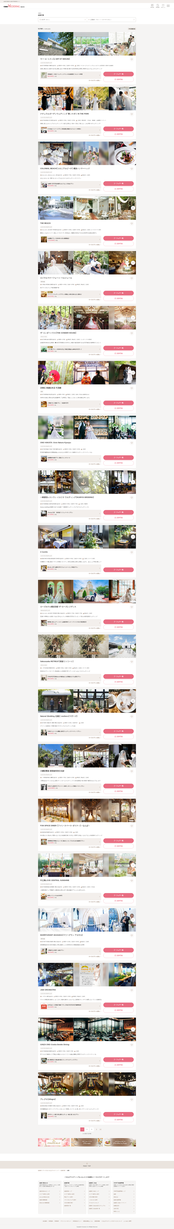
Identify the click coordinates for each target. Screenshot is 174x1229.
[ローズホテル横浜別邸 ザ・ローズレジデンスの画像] (87, 591)
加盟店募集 (97, 1221)
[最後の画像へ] (133, 44)
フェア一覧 (119, 74)
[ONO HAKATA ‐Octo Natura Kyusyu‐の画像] (87, 427)
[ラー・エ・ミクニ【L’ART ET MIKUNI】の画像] (87, 44)
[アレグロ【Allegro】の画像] (87, 1084)
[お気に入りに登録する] (132, 59)
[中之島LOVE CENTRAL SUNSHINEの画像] (87, 865)
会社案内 (45, 1221)
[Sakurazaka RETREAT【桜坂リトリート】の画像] (87, 646)
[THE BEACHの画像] (87, 208)
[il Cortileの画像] (87, 537)
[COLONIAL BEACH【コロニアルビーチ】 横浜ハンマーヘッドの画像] (87, 153)
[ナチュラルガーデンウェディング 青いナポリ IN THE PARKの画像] (87, 98)
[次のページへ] (96, 1129)
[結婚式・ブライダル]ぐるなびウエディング (48, 1170)
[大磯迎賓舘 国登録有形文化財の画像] (87, 755)
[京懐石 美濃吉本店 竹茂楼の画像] (87, 372)
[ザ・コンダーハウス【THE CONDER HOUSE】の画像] (87, 317)
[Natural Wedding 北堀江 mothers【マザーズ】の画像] (87, 701)
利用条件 (57, 1221)
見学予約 (120, 79)
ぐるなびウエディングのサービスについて (111, 1221)
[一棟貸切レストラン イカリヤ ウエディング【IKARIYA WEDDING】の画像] (87, 482)
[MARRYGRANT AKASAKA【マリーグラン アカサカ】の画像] (87, 920)
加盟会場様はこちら (88, 1221)
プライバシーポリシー (65, 1221)
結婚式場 (63, 1170)
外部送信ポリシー (77, 1221)
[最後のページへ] (100, 1129)
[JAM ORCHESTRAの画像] (87, 974)
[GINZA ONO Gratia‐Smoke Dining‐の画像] (87, 1029)
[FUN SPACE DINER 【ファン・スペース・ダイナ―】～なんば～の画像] (87, 810)
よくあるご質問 (127, 1221)
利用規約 (51, 1221)
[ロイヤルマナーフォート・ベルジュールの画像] (87, 262)
